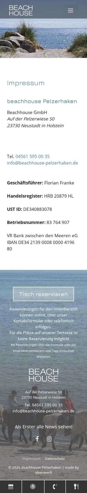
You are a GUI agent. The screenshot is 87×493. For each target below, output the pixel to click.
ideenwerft (43, 472)
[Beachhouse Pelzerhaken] (20, 11)
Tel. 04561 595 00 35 (44, 405)
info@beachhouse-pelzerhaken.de (42, 163)
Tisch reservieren (43, 294)
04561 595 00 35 (32, 156)
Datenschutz (55, 458)
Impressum (31, 458)
